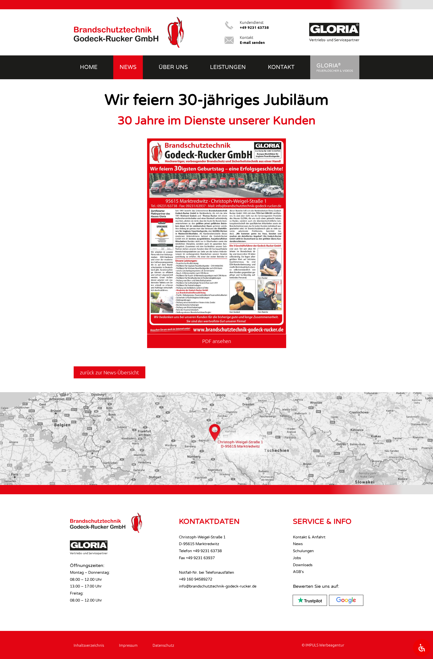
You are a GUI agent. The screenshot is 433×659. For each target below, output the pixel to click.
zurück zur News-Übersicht (109, 372)
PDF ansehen (216, 341)
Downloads (302, 565)
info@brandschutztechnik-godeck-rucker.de (217, 586)
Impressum (128, 645)
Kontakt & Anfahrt (309, 537)
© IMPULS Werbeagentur (323, 644)
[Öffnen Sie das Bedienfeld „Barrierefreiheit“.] (421, 647)
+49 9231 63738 (207, 551)
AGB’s (298, 571)
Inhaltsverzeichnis (89, 645)
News (298, 544)
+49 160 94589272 (195, 579)
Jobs (297, 558)
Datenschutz (163, 645)
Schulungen (303, 551)
